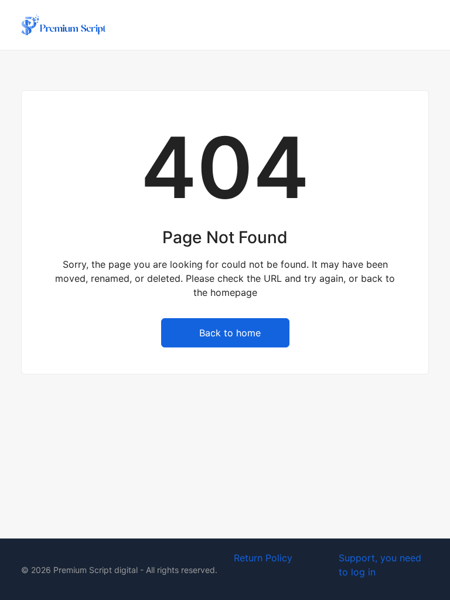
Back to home (230, 333)
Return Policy (263, 558)
